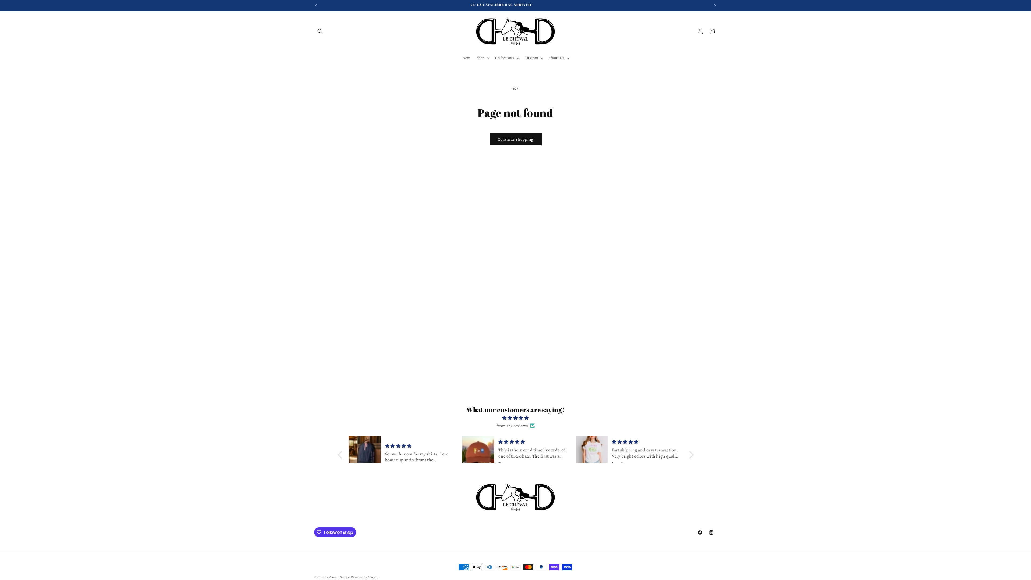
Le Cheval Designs (338, 577)
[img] (515, 418)
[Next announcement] (715, 5)
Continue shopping (515, 139)
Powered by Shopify (365, 577)
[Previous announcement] (316, 5)
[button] (320, 31)
